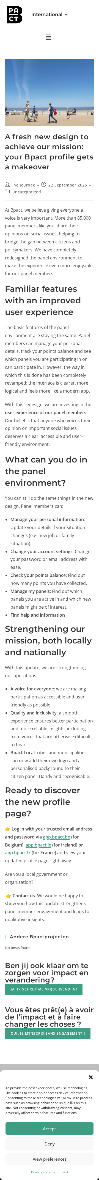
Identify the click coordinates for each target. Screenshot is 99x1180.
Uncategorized (26, 192)
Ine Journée (23, 185)
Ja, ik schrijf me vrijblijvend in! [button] (44, 989)
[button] (91, 1077)
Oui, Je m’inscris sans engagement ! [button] (48, 1033)
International (46, 14)
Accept (49, 1128)
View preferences (50, 1159)
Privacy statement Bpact (49, 1172)
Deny (50, 1144)
